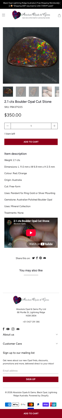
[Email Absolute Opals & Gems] (18, 329)
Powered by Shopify (39, 395)
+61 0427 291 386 (31, 321)
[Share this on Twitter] (33, 258)
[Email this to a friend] (44, 258)
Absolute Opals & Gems (24, 392)
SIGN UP (30, 379)
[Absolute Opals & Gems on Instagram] (13, 329)
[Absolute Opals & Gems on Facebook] (3, 329)
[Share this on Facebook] (37, 258)
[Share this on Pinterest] (40, 258)
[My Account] (2, 14)
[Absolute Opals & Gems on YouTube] (7, 329)
